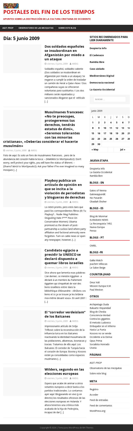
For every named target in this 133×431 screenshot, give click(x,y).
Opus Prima (96, 340)
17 (104, 133)
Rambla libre (97, 62)
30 (98, 144)
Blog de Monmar (99, 216)
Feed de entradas (99, 400)
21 (128, 133)
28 (128, 138)
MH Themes (87, 427)
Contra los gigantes (100, 318)
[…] (46, 101)
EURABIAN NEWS (99, 219)
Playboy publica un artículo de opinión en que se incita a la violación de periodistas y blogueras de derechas (65, 188)
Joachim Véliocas (98, 263)
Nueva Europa (97, 227)
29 (92, 144)
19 (116, 133)
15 (92, 133)
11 (110, 127)
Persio (93, 230)
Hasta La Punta (98, 329)
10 (104, 127)
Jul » (122, 149)
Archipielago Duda (99, 304)
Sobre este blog (67, 28)
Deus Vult (95, 282)
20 (122, 133)
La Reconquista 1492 (101, 223)
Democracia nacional (102, 82)
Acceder (94, 394)
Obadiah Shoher (98, 201)
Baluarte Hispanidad (100, 307)
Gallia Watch (96, 260)
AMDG (75, 63)
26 (116, 138)
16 (98, 133)
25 (110, 138)
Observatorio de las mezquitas (35, 28)
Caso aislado (97, 68)
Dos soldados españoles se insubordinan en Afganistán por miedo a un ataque (65, 52)
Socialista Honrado (99, 344)
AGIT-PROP (7, 28)
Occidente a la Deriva (101, 336)
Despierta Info (98, 48)
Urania (93, 347)
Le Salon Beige (97, 267)
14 (128, 127)
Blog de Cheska (98, 311)
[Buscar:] (110, 99)
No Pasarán (96, 197)
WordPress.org (97, 410)
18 (110, 133)
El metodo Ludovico (100, 322)
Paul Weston (96, 289)
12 (116, 127)
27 (122, 138)
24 (104, 138)
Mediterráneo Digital (102, 75)
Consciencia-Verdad (100, 315)
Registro (94, 389)
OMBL (93, 245)
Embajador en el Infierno (103, 326)
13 (122, 127)
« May (94, 149)
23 (98, 138)
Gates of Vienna (98, 190)
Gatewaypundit (97, 194)
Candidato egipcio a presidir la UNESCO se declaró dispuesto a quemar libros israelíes (64, 256)
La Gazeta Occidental (102, 89)
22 (92, 138)
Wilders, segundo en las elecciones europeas (64, 371)
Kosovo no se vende (100, 333)
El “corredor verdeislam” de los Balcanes (65, 314)
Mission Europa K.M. (100, 285)
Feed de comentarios (101, 405)
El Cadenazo (97, 55)
